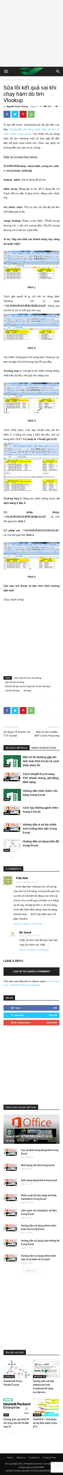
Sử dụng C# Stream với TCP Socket (17, 733)
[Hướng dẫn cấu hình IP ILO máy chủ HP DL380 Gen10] (17, 1407)
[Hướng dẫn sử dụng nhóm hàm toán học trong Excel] (11, 1227)
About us (20, 1457)
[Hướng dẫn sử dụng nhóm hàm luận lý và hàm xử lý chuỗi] (11, 1257)
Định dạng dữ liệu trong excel (37, 1165)
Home (7, 79)
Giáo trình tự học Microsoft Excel (29, 1136)
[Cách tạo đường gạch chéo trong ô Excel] (12, 810)
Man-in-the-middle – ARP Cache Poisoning (46, 733)
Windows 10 (39, 1376)
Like (55, 1008)
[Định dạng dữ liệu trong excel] (11, 1167)
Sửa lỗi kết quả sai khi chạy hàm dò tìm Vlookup (27, 686)
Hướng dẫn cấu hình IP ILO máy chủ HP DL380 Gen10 (16, 1423)
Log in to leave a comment (28, 923)
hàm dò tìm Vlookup (14, 682)
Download (9, 1376)
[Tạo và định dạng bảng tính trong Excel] (11, 1152)
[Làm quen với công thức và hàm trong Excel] (11, 1212)
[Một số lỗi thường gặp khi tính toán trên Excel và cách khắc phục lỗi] (12, 761)
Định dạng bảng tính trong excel (39, 1180)
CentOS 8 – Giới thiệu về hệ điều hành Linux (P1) (45, 1423)
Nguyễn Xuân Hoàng (17, 106)
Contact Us (34, 1457)
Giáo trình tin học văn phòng (27, 678)
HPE (6, 1415)
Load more (30, 1270)
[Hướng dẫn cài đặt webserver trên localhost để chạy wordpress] (46, 1369)
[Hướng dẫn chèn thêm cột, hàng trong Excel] (12, 795)
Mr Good (25, 932)
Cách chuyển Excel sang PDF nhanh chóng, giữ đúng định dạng (41, 778)
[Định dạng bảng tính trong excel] (11, 1182)
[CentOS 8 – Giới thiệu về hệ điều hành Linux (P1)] (46, 1407)
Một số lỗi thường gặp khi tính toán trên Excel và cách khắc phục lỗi (41, 761)
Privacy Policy (49, 1457)
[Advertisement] (31, 33)
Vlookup (27, 690)
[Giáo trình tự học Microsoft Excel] (31, 1129)
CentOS (37, 1415)
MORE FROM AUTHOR (44, 748)
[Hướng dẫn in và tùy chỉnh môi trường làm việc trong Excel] (12, 827)
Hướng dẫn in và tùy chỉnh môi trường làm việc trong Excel (40, 828)
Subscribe (51, 1022)
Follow (53, 1015)
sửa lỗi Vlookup (12, 690)
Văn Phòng (18, 79)
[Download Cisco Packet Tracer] (17, 1369)
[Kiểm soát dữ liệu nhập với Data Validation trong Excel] (11, 1197)
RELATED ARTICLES (16, 748)
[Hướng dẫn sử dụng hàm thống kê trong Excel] (11, 1242)
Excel (29, 79)
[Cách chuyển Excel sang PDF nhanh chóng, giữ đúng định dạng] (12, 776)
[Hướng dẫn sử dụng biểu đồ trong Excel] (12, 845)
